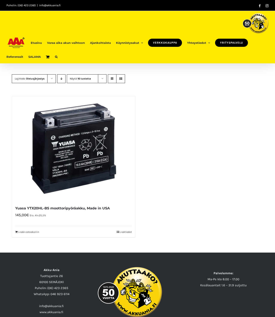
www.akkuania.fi (51, 312)
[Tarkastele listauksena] (120, 79)
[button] (56, 56)
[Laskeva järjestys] (61, 78)
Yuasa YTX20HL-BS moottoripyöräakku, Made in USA (62, 208)
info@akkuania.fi (50, 5)
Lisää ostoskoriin (28, 231)
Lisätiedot (126, 231)
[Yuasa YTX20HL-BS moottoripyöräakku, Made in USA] (73, 148)
